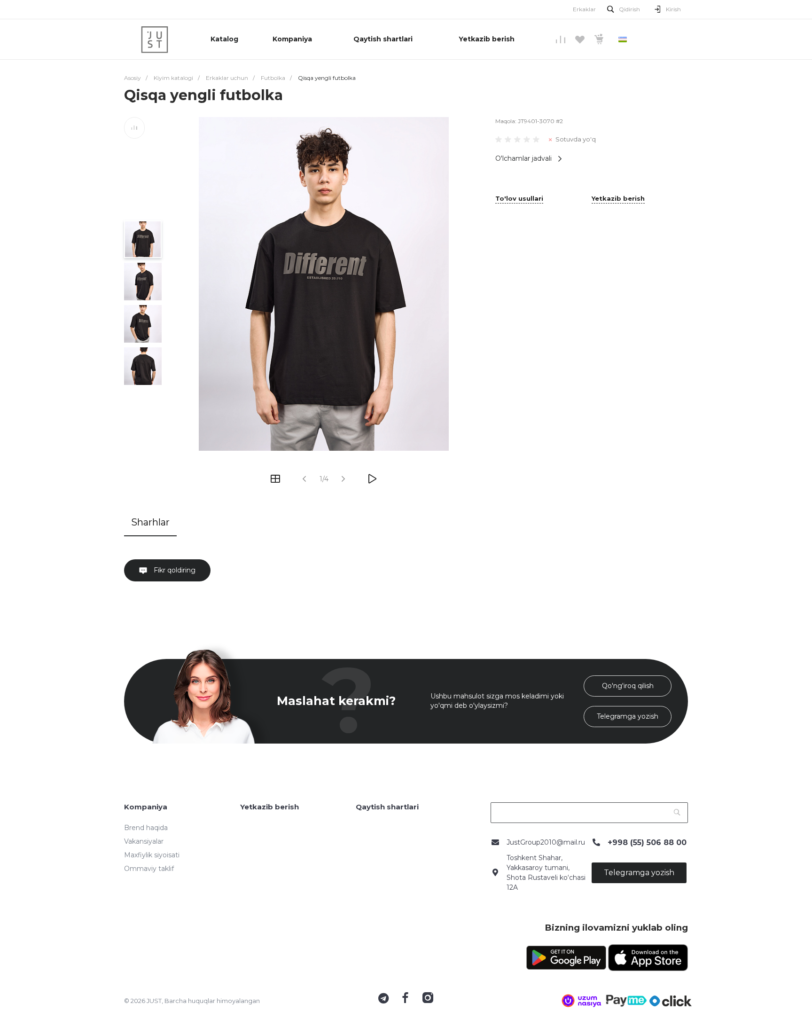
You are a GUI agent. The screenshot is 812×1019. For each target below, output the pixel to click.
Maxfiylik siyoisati (152, 855)
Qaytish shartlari (387, 806)
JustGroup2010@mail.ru (546, 842)
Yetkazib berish (618, 199)
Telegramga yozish (627, 716)
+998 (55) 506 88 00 (647, 842)
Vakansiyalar (144, 841)
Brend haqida (146, 827)
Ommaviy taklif (149, 868)
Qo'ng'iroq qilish (628, 686)
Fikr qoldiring (173, 570)
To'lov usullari (519, 199)
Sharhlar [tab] (150, 522)
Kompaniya (145, 806)
